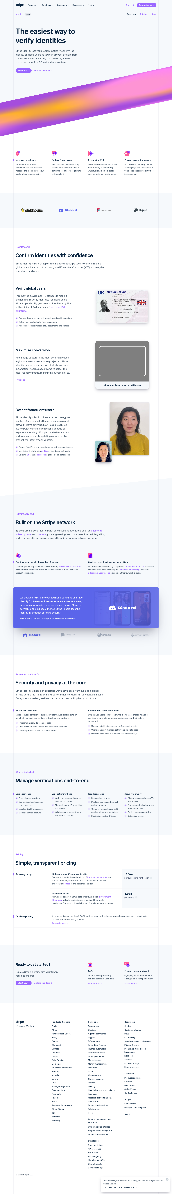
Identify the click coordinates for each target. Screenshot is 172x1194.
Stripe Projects (95, 1164)
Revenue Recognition (62, 1105)
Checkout (56, 1045)
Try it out (20, 379)
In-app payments (96, 1056)
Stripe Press (130, 1089)
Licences (128, 1055)
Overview (131, 14)
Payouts (56, 1097)
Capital (55, 1041)
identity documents (97, 877)
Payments (56, 1094)
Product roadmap (132, 1077)
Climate (55, 1048)
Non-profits (93, 1101)
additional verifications (100, 572)
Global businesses (96, 1052)
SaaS (90, 1071)
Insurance (92, 1094)
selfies (44, 451)
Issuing (55, 1079)
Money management (97, 1063)
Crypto (55, 1056)
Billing (54, 1037)
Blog (126, 1033)
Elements (56, 1063)
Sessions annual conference (137, 1041)
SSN (29, 454)
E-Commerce (94, 1041)
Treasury (56, 1120)
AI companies (94, 1075)
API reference (94, 1148)
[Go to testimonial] (80, 626)
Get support (130, 1103)
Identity (20, 14)
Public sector (94, 1109)
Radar (54, 1101)
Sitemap (128, 1059)
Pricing (91, 5)
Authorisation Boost (61, 1033)
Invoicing (56, 1075)
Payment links (58, 1090)
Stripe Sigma (58, 1109)
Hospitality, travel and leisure (101, 1090)
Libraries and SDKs (96, 1160)
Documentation (95, 1145)
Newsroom (129, 1085)
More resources (131, 1067)
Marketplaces (94, 1060)
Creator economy (96, 1079)
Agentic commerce (97, 1033)
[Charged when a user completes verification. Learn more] (151, 878)
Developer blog (95, 1167)
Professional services (98, 1105)
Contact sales (145, 5)
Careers (128, 1081)
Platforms (92, 1067)
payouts (41, 534)
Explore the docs (42, 70)
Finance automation (97, 1048)
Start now (23, 70)
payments (97, 530)
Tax (53, 1112)
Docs (153, 14)
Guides (127, 1026)
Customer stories (132, 1030)
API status (93, 1152)
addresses (40, 454)
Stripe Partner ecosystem (100, 1130)
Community (129, 1037)
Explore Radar (131, 983)
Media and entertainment (100, 1097)
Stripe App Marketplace (99, 1126)
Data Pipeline (58, 1060)
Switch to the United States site (119, 1187)
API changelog (94, 1156)
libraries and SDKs (135, 566)
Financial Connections (70, 566)
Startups (92, 1030)
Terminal (56, 1116)
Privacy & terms (131, 1045)
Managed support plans (135, 1107)
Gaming (91, 1086)
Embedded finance (97, 1045)
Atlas (54, 1030)
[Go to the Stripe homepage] (19, 1022)
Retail (90, 1112)
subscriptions (23, 534)
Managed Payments (61, 1086)
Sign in (129, 5)
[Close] (167, 1180)
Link (54, 1082)
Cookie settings (131, 1063)
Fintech (91, 1082)
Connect (56, 1052)
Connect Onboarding (129, 569)
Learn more (94, 983)
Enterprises (93, 1026)
